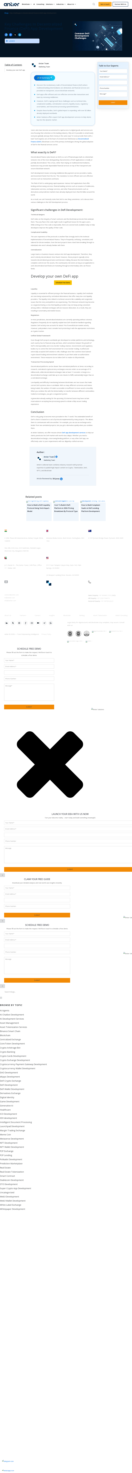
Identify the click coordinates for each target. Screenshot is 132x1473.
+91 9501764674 (103, 598)
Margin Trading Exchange (12, 1130)
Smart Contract (7, 1176)
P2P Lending (6, 1155)
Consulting (40, 4)
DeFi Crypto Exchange (10, 1080)
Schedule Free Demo (63, 283)
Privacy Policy (46, 634)
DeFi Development (9, 1085)
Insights (52, 615)
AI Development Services (12, 1018)
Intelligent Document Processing (16, 1122)
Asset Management (9, 1023)
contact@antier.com (12, 595)
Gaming (82, 615)
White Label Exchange (10, 1204)
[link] (61, 479)
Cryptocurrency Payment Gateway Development (23, 1064)
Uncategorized (7, 1192)
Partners (23, 615)
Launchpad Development (12, 1126)
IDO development (8, 1118)
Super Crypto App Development (15, 1188)
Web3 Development (9, 1196)
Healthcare (5, 1109)
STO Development (9, 1184)
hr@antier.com (10, 598)
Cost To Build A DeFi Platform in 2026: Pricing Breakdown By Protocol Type (66, 508)
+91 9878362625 (107, 601)
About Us (70, 4)
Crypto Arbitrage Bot (10, 1047)
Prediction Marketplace (11, 1163)
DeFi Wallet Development (12, 1089)
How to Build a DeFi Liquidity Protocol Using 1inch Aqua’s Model (38, 508)
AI (34, 4)
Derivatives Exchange (10, 1093)
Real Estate (5, 1167)
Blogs (7, 13)
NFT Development (9, 1142)
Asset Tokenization (100, 615)
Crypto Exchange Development (15, 1060)
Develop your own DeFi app (15, 70)
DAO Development (9, 1072)
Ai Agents (4, 1010)
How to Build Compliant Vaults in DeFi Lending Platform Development (90, 508)
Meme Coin (5, 1134)
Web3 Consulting (121, 615)
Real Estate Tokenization (12, 1171)
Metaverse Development (12, 1138)
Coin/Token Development (12, 1043)
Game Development (9, 1101)
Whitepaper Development (12, 1209)
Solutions (49, 4)
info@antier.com (10, 601)
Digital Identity (7, 1097)
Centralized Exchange (10, 1039)
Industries (60, 4)
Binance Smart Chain (10, 1031)
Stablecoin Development (12, 1180)
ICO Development (8, 1114)
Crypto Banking (7, 1051)
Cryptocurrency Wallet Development (17, 1068)
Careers (37, 615)
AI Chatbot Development (12, 1014)
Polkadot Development (11, 1159)
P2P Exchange (6, 1151)
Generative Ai (6, 1105)
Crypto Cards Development (13, 1056)
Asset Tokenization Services (13, 1027)
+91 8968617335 (105, 595)
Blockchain (26, 4)
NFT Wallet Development (12, 1147)
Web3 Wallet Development (13, 1200)
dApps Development (10, 1076)
